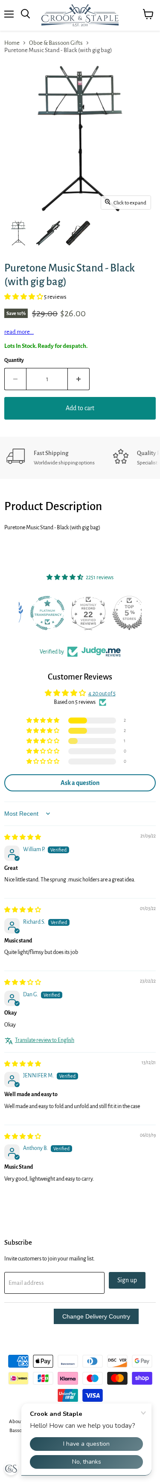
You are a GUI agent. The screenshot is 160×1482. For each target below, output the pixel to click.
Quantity (14, 360)
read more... (19, 332)
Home (12, 43)
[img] (22, 837)
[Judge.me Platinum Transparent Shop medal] (39, 613)
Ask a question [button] (80, 782)
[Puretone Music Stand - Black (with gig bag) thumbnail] (18, 233)
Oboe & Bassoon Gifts (56, 43)
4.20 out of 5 (102, 694)
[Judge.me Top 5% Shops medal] (121, 613)
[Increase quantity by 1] (79, 379)
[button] (24, 297)
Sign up (127, 1280)
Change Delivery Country (96, 1316)
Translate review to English (44, 1040)
